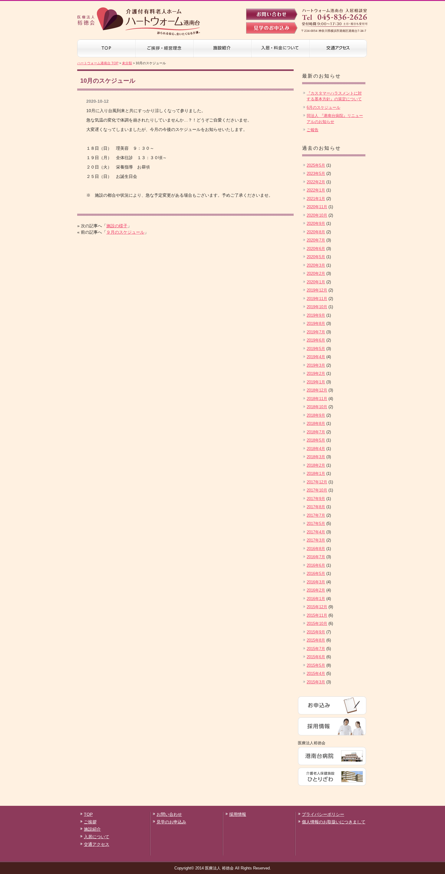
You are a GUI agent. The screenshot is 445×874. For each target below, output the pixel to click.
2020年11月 (317, 207)
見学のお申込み (171, 821)
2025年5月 (316, 165)
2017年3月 (316, 540)
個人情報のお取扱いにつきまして (333, 821)
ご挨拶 (90, 821)
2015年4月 (316, 673)
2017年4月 (316, 532)
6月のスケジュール (323, 107)
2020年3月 (316, 265)
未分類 (127, 63)
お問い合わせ (169, 814)
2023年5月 (316, 173)
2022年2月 (316, 182)
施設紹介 (92, 829)
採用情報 (237, 814)
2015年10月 (317, 623)
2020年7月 (316, 240)
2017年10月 (317, 490)
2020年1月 (316, 282)
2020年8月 (316, 232)
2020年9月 (316, 223)
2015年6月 (316, 657)
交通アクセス (96, 844)
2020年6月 (316, 248)
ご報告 (312, 130)
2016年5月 (316, 573)
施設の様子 (116, 225)
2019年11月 (317, 298)
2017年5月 (316, 523)
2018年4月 (316, 448)
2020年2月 (316, 273)
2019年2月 (316, 373)
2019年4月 (316, 357)
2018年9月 (316, 415)
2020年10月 (317, 215)
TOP (88, 814)
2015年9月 (316, 632)
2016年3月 (316, 582)
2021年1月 (316, 198)
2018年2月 (316, 465)
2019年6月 (316, 340)
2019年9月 (316, 315)
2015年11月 (317, 615)
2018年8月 (316, 423)
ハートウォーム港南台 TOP (97, 63)
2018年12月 (317, 390)
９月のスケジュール (125, 232)
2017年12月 (317, 482)
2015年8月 (316, 640)
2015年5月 (316, 665)
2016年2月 (316, 590)
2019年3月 (316, 365)
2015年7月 (316, 648)
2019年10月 (317, 307)
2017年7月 (316, 515)
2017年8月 (316, 507)
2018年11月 (317, 398)
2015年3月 (316, 682)
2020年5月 (316, 257)
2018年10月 (317, 407)
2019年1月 (316, 382)
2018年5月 (316, 440)
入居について (96, 836)
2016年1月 (316, 598)
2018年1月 (316, 473)
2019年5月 (316, 348)
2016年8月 (316, 548)
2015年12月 (317, 607)
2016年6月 (316, 565)
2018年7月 (316, 432)
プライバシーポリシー (323, 814)
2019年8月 (316, 323)
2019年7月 (316, 332)
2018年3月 (316, 457)
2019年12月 (317, 290)
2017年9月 (316, 498)
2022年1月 (316, 190)
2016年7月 (316, 557)
